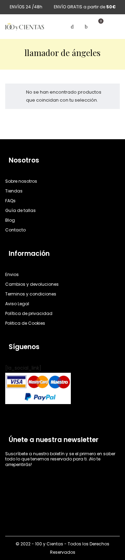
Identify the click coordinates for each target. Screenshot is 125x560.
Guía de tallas (20, 210)
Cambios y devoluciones (32, 284)
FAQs (10, 201)
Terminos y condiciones (30, 294)
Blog (10, 220)
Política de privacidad (28, 313)
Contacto (15, 230)
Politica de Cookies (25, 323)
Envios (12, 274)
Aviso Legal (17, 304)
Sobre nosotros (21, 181)
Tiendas (14, 191)
